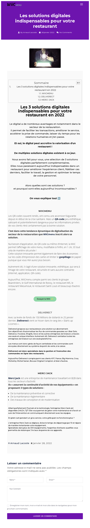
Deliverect (23, 320)
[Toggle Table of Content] (77, 83)
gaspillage (65, 256)
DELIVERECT (47, 96)
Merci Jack (14, 378)
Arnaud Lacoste (30, 32)
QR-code (59, 219)
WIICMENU (47, 93)
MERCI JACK (47, 100)
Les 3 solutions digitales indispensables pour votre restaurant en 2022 (45, 88)
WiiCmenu (49, 234)
